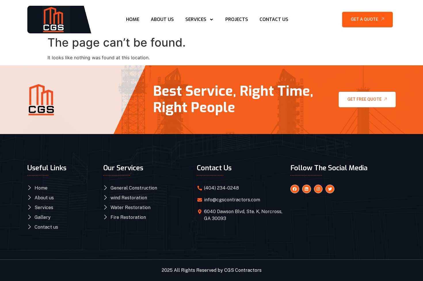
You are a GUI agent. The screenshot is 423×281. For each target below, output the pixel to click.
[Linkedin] (306, 189)
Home (132, 19)
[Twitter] (329, 189)
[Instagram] (318, 189)
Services (195, 19)
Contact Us (274, 19)
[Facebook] (294, 189)
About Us (162, 19)
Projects (236, 19)
